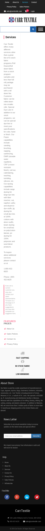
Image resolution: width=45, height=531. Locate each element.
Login (33, 11)
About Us (16, 2)
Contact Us (11, 339)
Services (25, 2)
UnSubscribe (8, 483)
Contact (34, 2)
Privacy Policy (11, 7)
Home (7, 2)
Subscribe (36, 436)
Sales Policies (24, 7)
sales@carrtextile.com (33, 521)
